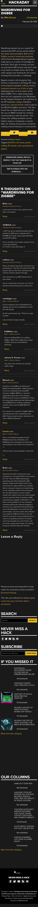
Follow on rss (13, 638)
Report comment (29, 216)
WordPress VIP (23, 900)
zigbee (4, 149)
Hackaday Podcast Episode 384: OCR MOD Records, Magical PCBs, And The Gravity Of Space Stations (24, 796)
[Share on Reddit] (11, 21)
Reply (5, 216)
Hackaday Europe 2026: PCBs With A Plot (24, 684)
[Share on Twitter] (5, 21)
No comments (22, 690)
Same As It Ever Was (23, 783)
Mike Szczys (10, 17)
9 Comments (31, 18)
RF (9, 146)
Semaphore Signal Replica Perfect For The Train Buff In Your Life (17, 160)
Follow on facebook (2, 638)
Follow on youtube (10, 638)
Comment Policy (8, 593)
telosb (14, 146)
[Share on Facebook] (2, 21)
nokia (21, 142)
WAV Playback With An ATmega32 (17, 170)
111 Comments (22, 846)
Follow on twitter (6, 638)
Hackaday (19, 2)
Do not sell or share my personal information (19, 898)
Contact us (17, 638)
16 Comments (21, 702)
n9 (17, 142)
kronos (6, 431)
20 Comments (22, 729)
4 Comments (21, 822)
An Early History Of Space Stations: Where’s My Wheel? (23, 710)
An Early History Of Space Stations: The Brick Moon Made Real (24, 722)
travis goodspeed (25, 146)
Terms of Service (17, 896)
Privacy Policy (6, 896)
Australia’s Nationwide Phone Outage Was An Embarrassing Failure (24, 671)
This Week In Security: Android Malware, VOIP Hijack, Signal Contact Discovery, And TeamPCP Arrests (24, 813)
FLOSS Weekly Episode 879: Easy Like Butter (24, 827)
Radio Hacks (15, 139)
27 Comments (22, 716)
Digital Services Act (29, 896)
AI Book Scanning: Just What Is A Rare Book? (23, 839)
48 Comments (22, 788)
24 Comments (22, 679)
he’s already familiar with (17, 105)
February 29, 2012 (30, 22)
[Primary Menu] (35, 2)
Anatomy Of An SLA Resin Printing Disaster (23, 696)
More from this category (11, 733)
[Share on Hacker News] (8, 21)
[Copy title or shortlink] (14, 21)
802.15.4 (11, 142)
